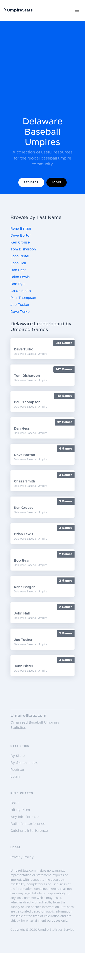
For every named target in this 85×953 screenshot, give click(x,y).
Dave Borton (20, 235)
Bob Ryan (18, 284)
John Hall (18, 263)
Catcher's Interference (29, 830)
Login (56, 182)
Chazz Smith (20, 291)
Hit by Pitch (20, 810)
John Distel (19, 256)
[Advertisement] (42, 72)
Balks (14, 803)
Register (31, 182)
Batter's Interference (27, 824)
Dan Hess (18, 270)
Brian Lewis (20, 277)
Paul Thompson (23, 298)
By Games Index (24, 762)
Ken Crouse (20, 242)
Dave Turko (20, 311)
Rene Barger (20, 228)
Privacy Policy (22, 857)
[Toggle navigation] (77, 10)
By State (17, 756)
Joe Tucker (19, 304)
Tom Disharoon (23, 249)
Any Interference (24, 817)
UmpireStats (20, 10)
